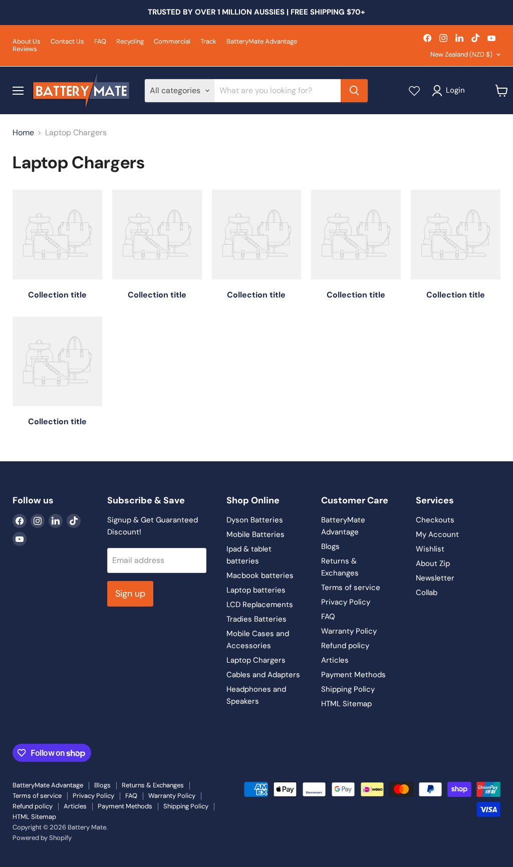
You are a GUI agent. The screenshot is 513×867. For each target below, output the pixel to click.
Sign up (130, 594)
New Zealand (461, 54)
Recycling (130, 42)
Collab (426, 593)
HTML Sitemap (346, 704)
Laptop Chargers (256, 660)
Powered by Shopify (42, 837)
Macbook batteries (260, 575)
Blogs (330, 546)
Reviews (25, 49)
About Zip (433, 563)
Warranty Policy (349, 631)
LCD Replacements (259, 605)
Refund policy (345, 646)
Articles (335, 660)
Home (23, 132)
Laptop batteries (256, 590)
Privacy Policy (345, 602)
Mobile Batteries (255, 534)
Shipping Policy (348, 689)
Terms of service (350, 588)
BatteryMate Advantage (261, 42)
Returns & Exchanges (153, 785)
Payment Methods (353, 675)
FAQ (100, 42)
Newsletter (435, 578)
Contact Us (67, 42)
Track (208, 42)
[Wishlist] (414, 90)
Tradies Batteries (256, 619)
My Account (437, 534)
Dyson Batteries (254, 520)
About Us (27, 42)
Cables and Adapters (263, 675)
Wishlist (430, 549)
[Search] (354, 90)
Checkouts (435, 520)
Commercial (172, 42)
